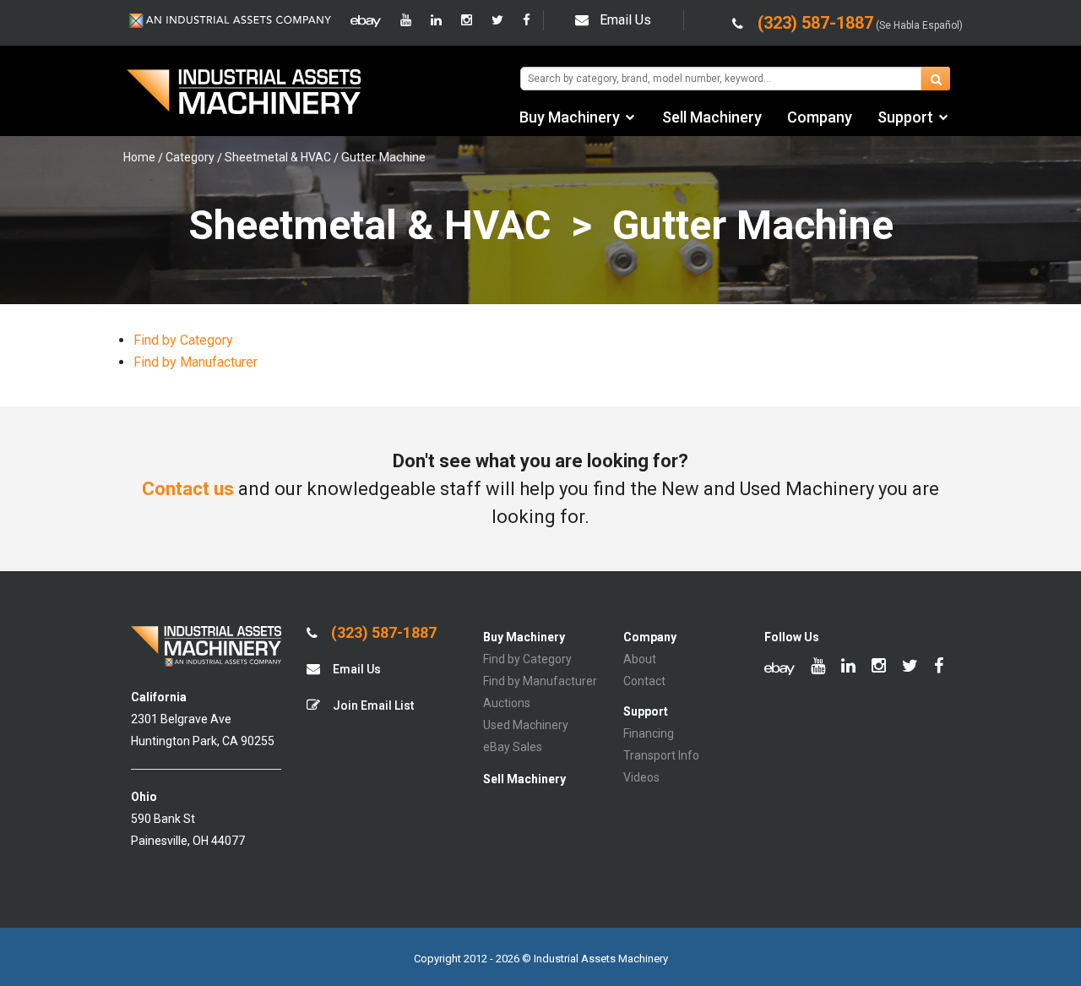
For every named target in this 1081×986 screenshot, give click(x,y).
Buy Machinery (569, 117)
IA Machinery (244, 93)
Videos (641, 777)
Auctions (506, 703)
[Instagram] (466, 20)
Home (139, 157)
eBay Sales (512, 747)
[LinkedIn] (436, 20)
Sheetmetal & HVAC (278, 157)
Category (190, 157)
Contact (644, 681)
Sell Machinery (712, 117)
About (639, 659)
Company (819, 117)
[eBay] (365, 20)
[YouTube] (405, 20)
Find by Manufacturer (195, 362)
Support (905, 117)
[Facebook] (526, 20)
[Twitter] (497, 20)
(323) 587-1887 (382, 633)
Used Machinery (525, 725)
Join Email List (372, 705)
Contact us (188, 488)
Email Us (625, 20)
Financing (648, 733)
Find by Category (183, 340)
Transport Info (661, 755)
